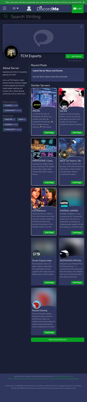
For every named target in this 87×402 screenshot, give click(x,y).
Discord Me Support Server (64, 376)
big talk (63, 110)
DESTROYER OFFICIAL (70, 260)
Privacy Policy (39, 379)
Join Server (76, 56)
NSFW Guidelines (62, 379)
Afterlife (36, 110)
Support (76, 379)
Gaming (11, 105)
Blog (70, 379)
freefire (10, 119)
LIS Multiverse (39, 210)
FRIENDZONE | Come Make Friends (42, 162)
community (13, 129)
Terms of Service (50, 379)
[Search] (6, 16)
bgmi (22, 119)
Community (13, 110)
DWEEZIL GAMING (69, 210)
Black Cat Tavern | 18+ (70, 160)
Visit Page (49, 132)
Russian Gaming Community (39, 312)
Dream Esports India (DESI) (41, 262)
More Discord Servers (58, 339)
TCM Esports (30, 56)
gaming (11, 124)
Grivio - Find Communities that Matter (20, 379)
